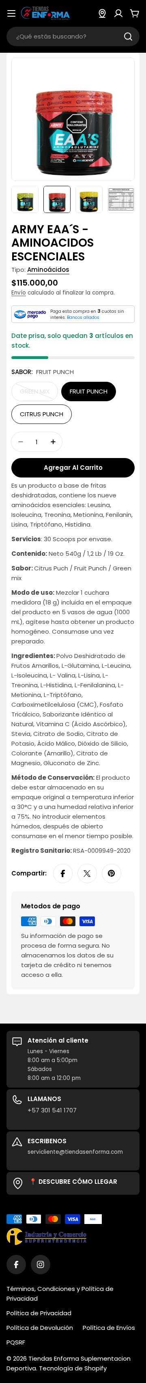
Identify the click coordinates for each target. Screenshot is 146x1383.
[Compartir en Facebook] (63, 873)
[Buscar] (128, 36)
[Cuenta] (118, 13)
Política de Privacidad (38, 1313)
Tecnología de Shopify (73, 1368)
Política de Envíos (109, 1327)
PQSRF (15, 1342)
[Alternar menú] (11, 13)
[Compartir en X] (87, 873)
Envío (18, 293)
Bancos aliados (83, 317)
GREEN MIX (39, 394)
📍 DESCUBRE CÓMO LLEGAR (73, 1181)
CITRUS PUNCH (41, 414)
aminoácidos (48, 269)
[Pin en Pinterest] (111, 873)
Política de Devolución (39, 1327)
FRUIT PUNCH (88, 391)
